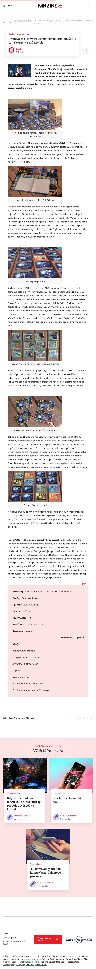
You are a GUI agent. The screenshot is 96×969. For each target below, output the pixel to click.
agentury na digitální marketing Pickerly (30, 959)
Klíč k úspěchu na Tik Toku (67, 800)
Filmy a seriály (13, 793)
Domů (4, 22)
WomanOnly (70, 959)
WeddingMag (9, 964)
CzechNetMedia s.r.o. (25, 956)
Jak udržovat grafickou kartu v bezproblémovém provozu (46, 872)
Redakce (20, 49)
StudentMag (54, 962)
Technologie (59, 793)
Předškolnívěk (33, 962)
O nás (5, 933)
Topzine (44, 962)
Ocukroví (30, 964)
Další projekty (9, 937)
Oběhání (7, 962)
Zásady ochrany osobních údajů (15, 942)
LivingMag (20, 964)
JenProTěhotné (19, 962)
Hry (9, 22)
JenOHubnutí (41, 964)
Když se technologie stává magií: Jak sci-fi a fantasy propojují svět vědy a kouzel (24, 804)
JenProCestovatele (70, 962)
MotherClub (82, 959)
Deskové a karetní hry (22, 22)
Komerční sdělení (22, 815)
